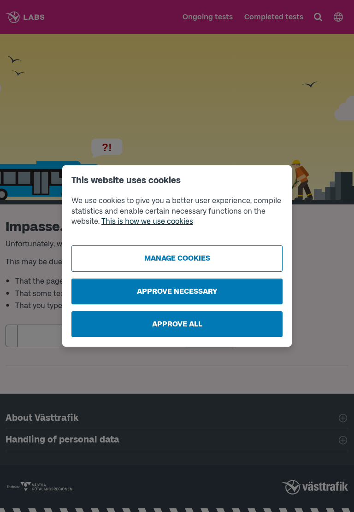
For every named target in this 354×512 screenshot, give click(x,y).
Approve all (177, 324)
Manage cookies (177, 258)
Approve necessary (177, 291)
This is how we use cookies (147, 221)
